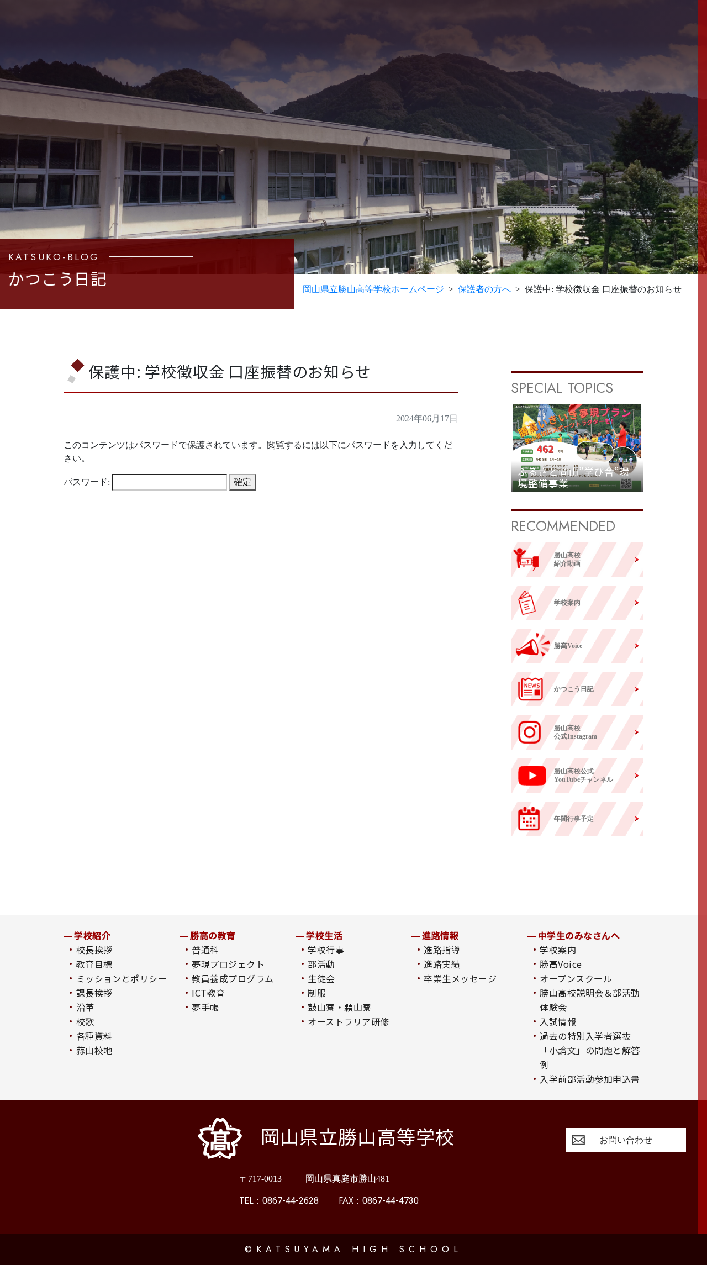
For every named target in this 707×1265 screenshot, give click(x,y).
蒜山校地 (94, 1050)
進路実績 (442, 964)
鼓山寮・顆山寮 (339, 1007)
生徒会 (321, 978)
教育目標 (94, 964)
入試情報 (558, 1021)
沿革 (85, 1007)
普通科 (205, 949)
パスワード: (88, 482)
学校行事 (326, 949)
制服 (317, 992)
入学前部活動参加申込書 (590, 1078)
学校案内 (558, 949)
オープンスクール (576, 978)
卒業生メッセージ (460, 978)
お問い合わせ (625, 1140)
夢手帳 (205, 1007)
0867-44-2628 (279, 1200)
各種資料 (94, 1035)
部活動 (321, 964)
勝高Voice (561, 964)
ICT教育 (208, 992)
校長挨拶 (94, 949)
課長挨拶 (94, 992)
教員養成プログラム (232, 978)
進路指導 (442, 949)
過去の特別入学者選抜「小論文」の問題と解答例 (590, 1050)
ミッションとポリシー (121, 978)
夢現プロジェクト (228, 964)
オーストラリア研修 (348, 1021)
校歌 (85, 1021)
